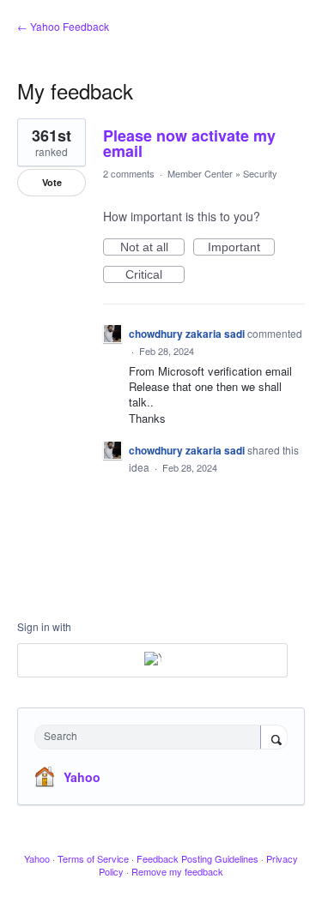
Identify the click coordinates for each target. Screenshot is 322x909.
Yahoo (82, 777)
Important (241, 248)
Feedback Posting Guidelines (197, 858)
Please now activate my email (189, 143)
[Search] (274, 738)
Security (260, 173)
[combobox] (151, 737)
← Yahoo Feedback (63, 26)
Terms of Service (93, 858)
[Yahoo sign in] (152, 660)
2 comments (129, 173)
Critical (155, 275)
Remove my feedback (177, 871)
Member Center (200, 173)
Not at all (152, 248)
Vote (52, 182)
